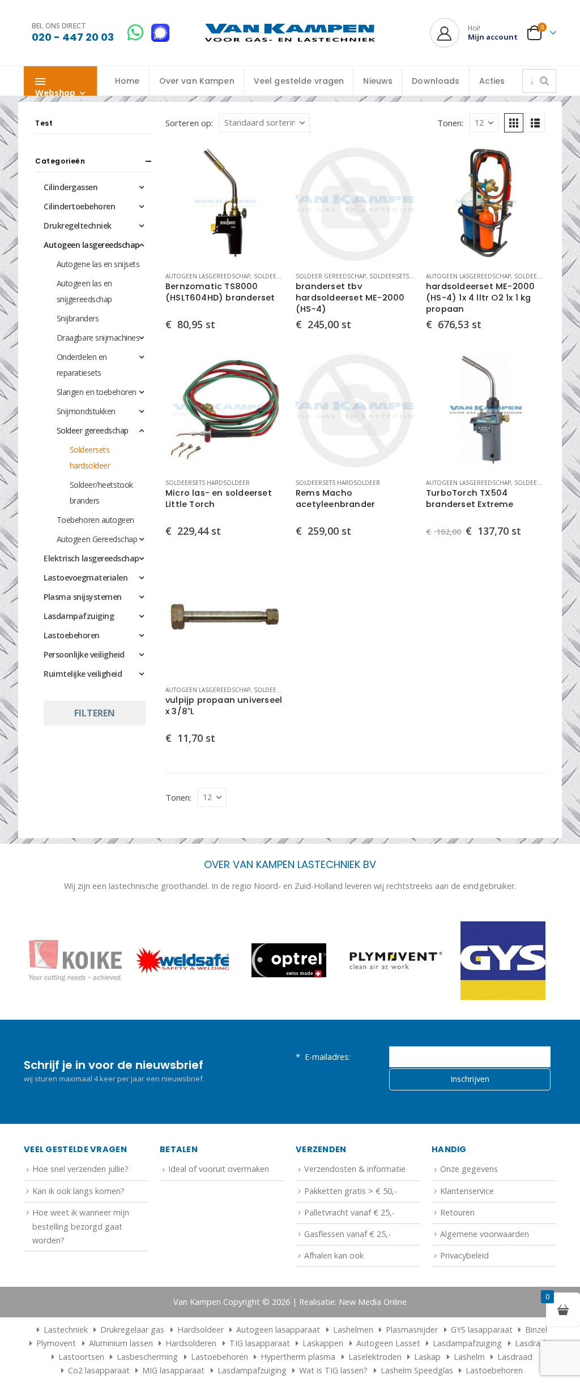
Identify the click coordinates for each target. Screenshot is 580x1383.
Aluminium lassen (121, 1343)
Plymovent (56, 1343)
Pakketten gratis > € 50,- (350, 1191)
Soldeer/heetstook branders (101, 492)
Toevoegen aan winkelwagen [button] (265, 162)
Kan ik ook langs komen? (78, 1191)
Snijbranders (78, 318)
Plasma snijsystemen (83, 596)
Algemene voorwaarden (484, 1234)
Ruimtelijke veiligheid (83, 673)
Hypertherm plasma (298, 1356)
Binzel (536, 1329)
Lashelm (469, 1356)
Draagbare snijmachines (98, 337)
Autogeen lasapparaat (278, 1329)
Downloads (435, 81)
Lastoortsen (81, 1356)
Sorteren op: (189, 122)
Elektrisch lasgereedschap (91, 558)
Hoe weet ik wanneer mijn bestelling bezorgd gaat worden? (80, 1226)
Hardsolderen (190, 1343)
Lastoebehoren (72, 635)
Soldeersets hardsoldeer (411, 276)
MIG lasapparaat (173, 1370)
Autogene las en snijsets (98, 264)
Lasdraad (514, 1356)
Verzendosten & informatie (355, 1168)
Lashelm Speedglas (417, 1370)
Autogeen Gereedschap (97, 539)
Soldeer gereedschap (331, 276)
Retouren (457, 1212)
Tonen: (450, 122)
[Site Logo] (290, 33)
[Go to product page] (224, 203)
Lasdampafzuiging (79, 616)
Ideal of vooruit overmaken (218, 1168)
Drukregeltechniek (78, 225)
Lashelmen (353, 1329)
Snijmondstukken (86, 411)
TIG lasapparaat (259, 1343)
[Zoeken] (544, 81)
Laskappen (322, 1343)
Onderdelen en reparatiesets (82, 364)
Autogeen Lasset (388, 1343)
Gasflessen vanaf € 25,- (347, 1234)
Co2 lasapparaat (99, 1370)
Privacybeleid (464, 1255)
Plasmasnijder (412, 1329)
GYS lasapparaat (482, 1329)
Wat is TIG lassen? (333, 1370)
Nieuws (378, 81)
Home (127, 81)
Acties (492, 81)
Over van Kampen (196, 81)
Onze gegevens (469, 1168)
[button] (513, 122)
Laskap (427, 1356)
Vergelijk (265, 188)
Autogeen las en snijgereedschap (84, 291)
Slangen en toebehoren (97, 391)
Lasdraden (535, 1343)
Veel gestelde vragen (299, 81)
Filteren (94, 713)
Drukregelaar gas (132, 1329)
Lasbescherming (147, 1356)
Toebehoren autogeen (95, 519)
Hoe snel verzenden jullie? (80, 1168)
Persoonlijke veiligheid (84, 654)
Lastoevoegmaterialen (85, 577)
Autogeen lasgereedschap (207, 276)
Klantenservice (467, 1191)
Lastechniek (66, 1329)
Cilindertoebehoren (79, 206)
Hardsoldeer (200, 1329)
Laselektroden (375, 1356)
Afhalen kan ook (334, 1255)
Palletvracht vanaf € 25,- (349, 1212)
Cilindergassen (70, 187)
